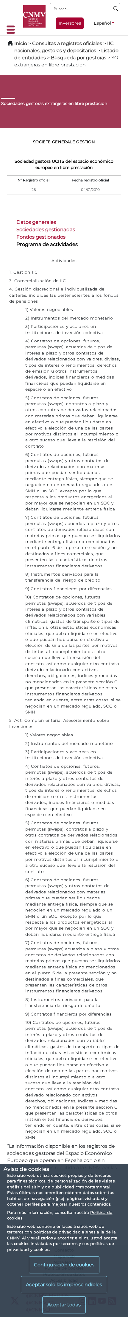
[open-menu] (12, 29)
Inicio (20, 43)
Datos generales (36, 222)
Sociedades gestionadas (45, 229)
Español (102, 23)
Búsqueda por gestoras (78, 57)
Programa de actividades (47, 244)
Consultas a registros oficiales (67, 43)
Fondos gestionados (40, 237)
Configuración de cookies (64, 1264)
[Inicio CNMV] (34, 16)
